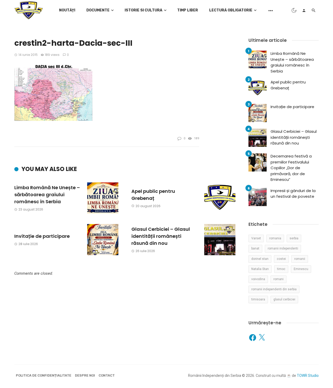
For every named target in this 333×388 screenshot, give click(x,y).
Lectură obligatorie (230, 10)
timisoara (258, 299)
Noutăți (67, 10)
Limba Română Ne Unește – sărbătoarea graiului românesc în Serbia (47, 194)
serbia (294, 238)
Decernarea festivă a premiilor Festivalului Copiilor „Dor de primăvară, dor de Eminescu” (291, 167)
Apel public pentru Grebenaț (153, 194)
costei (281, 259)
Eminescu (301, 269)
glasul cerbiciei (284, 299)
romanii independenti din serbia (274, 289)
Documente (98, 10)
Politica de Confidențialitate (43, 375)
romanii (299, 259)
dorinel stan (259, 259)
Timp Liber (187, 10)
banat (255, 248)
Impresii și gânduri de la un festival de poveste (293, 193)
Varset (256, 238)
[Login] (304, 10)
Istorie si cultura (143, 10)
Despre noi (85, 375)
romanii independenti (283, 248)
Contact (107, 375)
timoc (281, 269)
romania (275, 238)
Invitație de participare (42, 236)
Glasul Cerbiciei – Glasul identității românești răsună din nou (160, 236)
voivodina (258, 279)
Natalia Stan (260, 269)
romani (278, 279)
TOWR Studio (308, 375)
